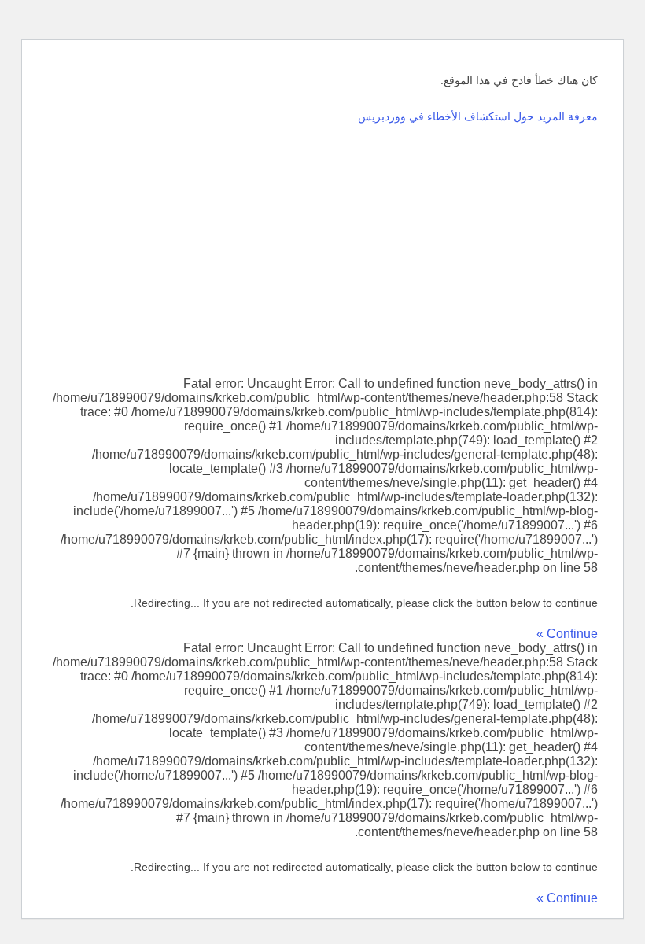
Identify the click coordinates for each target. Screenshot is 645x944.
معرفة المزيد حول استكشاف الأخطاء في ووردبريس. (476, 116)
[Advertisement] (322, 251)
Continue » (567, 633)
